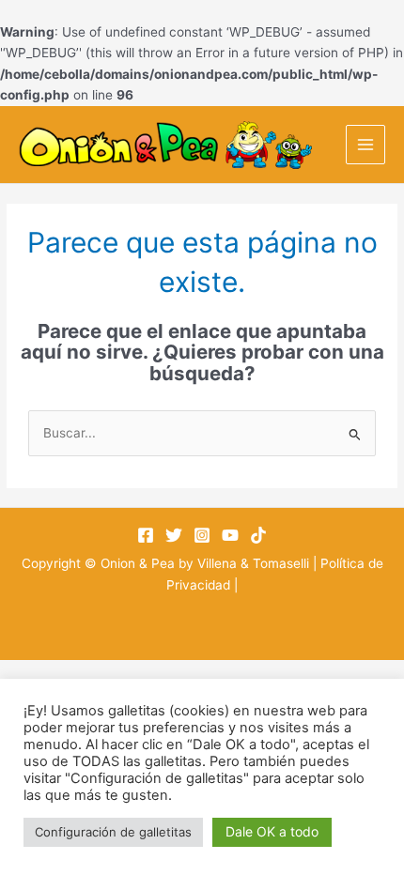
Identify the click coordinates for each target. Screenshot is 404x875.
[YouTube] (230, 535)
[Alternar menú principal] (366, 145)
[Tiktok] (258, 535)
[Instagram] (202, 535)
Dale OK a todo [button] (272, 831)
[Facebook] (145, 535)
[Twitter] (173, 535)
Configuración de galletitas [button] (113, 831)
